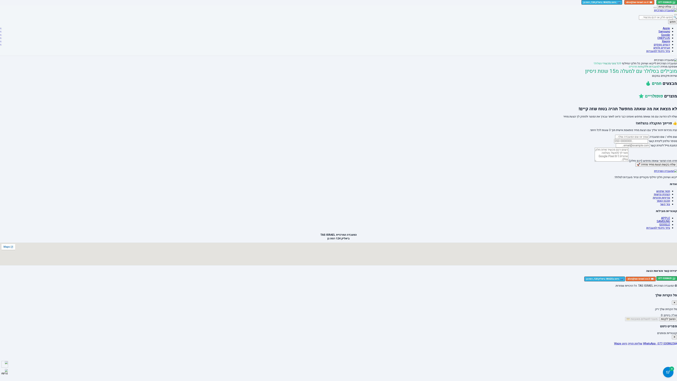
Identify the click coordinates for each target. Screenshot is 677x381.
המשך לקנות (668, 319)
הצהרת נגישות (662, 194)
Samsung (664, 31)
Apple (666, 28)
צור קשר (665, 204)
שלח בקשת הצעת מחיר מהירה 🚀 (656, 164)
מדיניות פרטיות (661, 198)
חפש (673, 22)
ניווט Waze (620, 343)
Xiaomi (666, 41)
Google (665, 35)
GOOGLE (664, 225)
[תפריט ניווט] (675, 14)
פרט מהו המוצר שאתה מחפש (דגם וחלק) (653, 161)
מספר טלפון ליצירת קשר (663, 141)
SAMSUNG (663, 221)
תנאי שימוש (663, 191)
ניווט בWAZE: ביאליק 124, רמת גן (601, 2)
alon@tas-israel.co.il (639, 2)
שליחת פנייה (635, 343)
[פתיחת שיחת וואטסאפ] (4, 364)
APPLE (665, 218)
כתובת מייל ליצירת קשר (663, 145)
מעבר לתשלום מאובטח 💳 (641, 319)
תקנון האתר (663, 201)
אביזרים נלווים (661, 48)
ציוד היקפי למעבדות (658, 51)
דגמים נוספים (662, 44)
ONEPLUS (663, 38)
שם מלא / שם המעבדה (663, 137)
